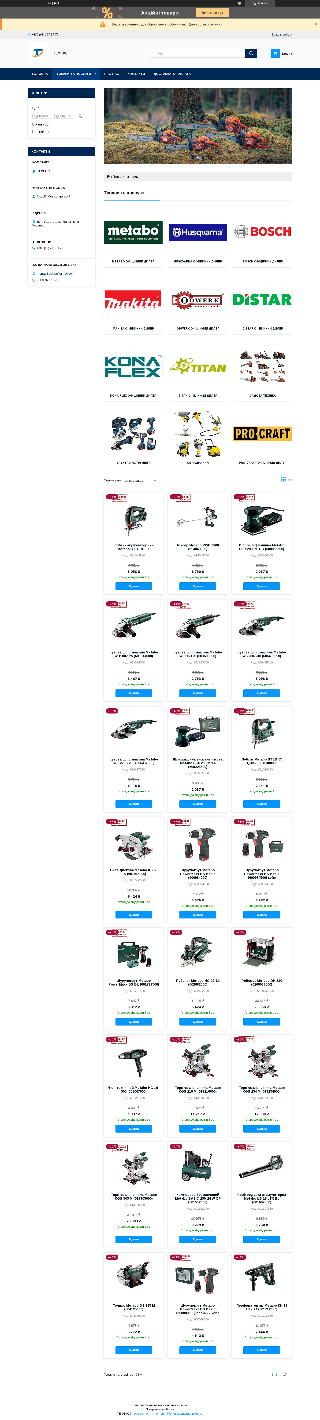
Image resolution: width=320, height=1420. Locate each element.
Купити (134, 586)
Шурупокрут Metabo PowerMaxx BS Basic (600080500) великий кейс (197, 1309)
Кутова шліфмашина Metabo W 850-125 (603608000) (198, 654)
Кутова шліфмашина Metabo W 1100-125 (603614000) (134, 654)
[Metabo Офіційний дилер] (133, 232)
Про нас (111, 73)
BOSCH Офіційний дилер (263, 261)
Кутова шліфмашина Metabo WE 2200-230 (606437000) (134, 761)
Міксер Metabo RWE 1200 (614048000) (198, 547)
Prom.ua (182, 1405)
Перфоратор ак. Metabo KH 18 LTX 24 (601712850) (261, 1307)
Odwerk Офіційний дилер (198, 328)
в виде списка (290, 480)
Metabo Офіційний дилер (133, 261)
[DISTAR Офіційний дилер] (262, 299)
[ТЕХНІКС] (38, 62)
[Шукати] (251, 53)
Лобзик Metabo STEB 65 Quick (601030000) (261, 761)
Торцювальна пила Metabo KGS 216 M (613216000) (198, 1089)
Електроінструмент (133, 462)
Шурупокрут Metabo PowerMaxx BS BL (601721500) (133, 982)
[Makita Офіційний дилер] (133, 299)
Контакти (136, 73)
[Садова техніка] (262, 366)
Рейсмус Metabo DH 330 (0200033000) (262, 982)
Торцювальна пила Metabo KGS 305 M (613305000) (134, 1196)
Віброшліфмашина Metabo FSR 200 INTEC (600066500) (261, 547)
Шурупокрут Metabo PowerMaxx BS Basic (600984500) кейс (261, 873)
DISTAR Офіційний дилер (262, 328)
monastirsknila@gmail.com (55, 273)
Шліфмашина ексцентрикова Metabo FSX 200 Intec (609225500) (198, 763)
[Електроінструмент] (133, 433)
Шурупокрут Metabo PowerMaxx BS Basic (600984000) (197, 873)
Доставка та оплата (172, 73)
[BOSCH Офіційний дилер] (262, 232)
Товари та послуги (73, 73)
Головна (40, 73)
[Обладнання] (198, 433)
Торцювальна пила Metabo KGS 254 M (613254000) (262, 1089)
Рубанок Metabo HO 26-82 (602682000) (198, 982)
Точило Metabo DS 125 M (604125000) (134, 1307)
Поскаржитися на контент (148, 1413)
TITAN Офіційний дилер (198, 395)
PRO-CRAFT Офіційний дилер (262, 462)
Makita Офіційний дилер (133, 328)
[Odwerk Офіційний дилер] (198, 299)
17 (285, 1374)
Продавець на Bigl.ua (160, 1409)
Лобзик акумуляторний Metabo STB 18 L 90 (134, 547)
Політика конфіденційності (185, 1413)
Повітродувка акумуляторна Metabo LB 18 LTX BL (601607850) (261, 1198)
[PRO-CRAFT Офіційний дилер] (262, 433)
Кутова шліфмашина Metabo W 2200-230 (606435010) (262, 654)
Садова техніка (262, 395)
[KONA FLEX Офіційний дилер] (133, 366)
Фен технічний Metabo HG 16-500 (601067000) (133, 1089)
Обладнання (198, 462)
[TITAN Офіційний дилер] (198, 366)
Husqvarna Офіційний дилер (198, 261)
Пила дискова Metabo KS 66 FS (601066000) (133, 872)
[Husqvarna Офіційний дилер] (198, 232)
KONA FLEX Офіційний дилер (133, 395)
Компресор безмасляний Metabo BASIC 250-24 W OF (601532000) (198, 1198)
